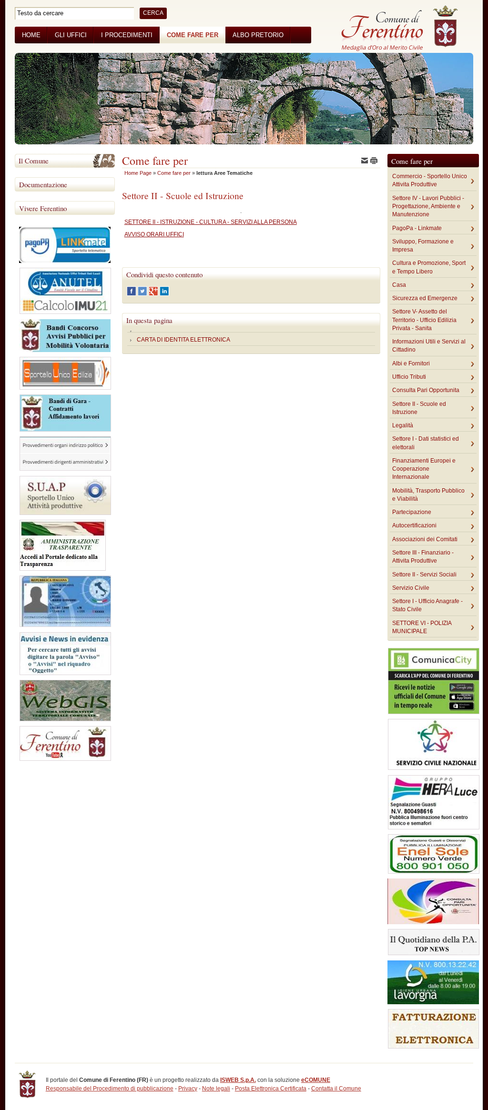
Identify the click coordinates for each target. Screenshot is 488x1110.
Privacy (187, 1088)
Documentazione (43, 184)
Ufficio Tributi (409, 377)
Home (31, 35)
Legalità (402, 425)
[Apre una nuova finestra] (132, 294)
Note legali (216, 1088)
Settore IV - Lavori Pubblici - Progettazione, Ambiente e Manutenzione (428, 206)
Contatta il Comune (336, 1088)
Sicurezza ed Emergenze (425, 298)
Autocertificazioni (414, 525)
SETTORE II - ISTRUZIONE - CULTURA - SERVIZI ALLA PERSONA (210, 222)
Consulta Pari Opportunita (425, 390)
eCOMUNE (315, 1080)
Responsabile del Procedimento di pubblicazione (109, 1088)
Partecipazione (411, 512)
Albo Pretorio (258, 35)
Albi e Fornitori (411, 363)
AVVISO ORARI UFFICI (154, 234)
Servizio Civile (410, 588)
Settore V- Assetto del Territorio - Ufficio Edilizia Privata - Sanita (424, 320)
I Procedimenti (126, 35)
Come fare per (192, 35)
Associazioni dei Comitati (425, 539)
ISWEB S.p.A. (238, 1080)
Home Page (138, 173)
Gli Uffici (71, 35)
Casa (399, 285)
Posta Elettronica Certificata (270, 1088)
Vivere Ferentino (43, 208)
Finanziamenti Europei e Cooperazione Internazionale (424, 469)
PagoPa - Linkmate (417, 228)
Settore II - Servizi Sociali (424, 574)
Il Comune (34, 160)
